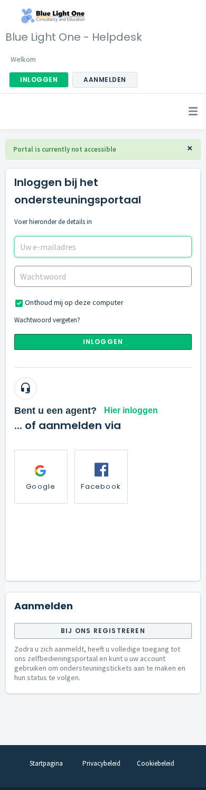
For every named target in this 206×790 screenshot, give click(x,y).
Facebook (101, 486)
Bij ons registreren (103, 630)
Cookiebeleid (155, 763)
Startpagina (46, 763)
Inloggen (103, 341)
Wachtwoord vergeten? (47, 319)
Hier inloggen (131, 410)
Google (40, 486)
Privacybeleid (101, 763)
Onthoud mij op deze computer (74, 302)
